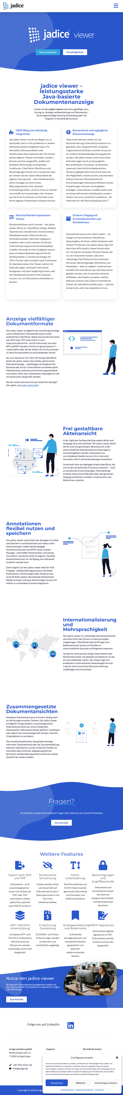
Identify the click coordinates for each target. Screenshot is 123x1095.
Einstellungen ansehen (106, 1083)
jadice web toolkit (30, 385)
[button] (117, 1057)
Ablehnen (80, 1083)
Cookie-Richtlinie (67, 1090)
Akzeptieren (57, 1083)
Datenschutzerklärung (84, 1090)
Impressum (99, 1090)
